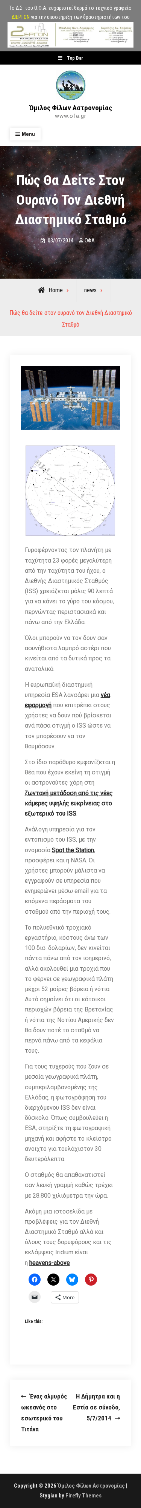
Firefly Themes (83, 1495)
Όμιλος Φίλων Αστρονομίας (70, 107)
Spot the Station (73, 850)
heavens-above (49, 1262)
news (90, 290)
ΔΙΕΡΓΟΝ (21, 17)
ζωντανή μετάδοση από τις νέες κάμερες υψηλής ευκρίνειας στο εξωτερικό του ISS (69, 803)
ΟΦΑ (90, 240)
